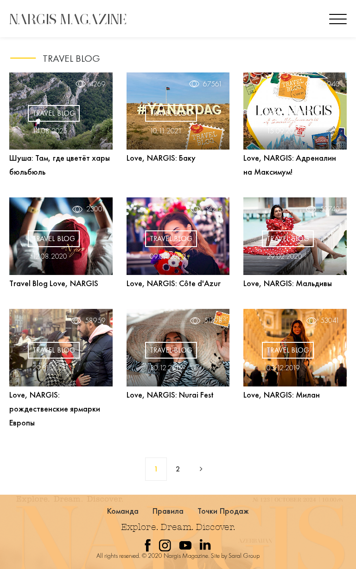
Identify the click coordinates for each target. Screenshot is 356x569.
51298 (213, 320)
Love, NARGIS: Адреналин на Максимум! (289, 164)
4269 (97, 84)
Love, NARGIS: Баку (161, 157)
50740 (330, 209)
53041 (330, 320)
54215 (213, 209)
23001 (96, 209)
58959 (95, 320)
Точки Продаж (223, 510)
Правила (168, 510)
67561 (212, 84)
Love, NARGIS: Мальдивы (287, 283)
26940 (329, 84)
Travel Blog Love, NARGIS (53, 283)
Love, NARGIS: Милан (281, 394)
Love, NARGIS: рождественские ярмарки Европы (54, 408)
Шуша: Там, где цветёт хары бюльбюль (59, 164)
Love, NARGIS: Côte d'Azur (174, 283)
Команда (123, 510)
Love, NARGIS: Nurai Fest (170, 394)
